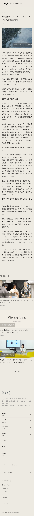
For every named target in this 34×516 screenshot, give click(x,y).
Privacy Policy (6, 481)
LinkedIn (4, 497)
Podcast (5, 491)
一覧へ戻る (17, 371)
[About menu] (30, 421)
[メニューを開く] (31, 3)
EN (7, 503)
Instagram (5, 488)
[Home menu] (30, 414)
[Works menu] (30, 434)
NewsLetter (6, 485)
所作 (4, 24)
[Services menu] (30, 427)
